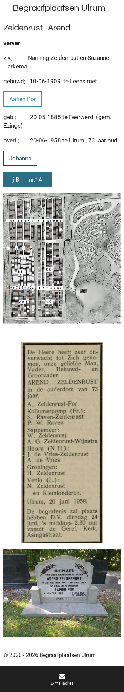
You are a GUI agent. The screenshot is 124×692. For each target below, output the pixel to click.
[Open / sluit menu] (116, 8)
